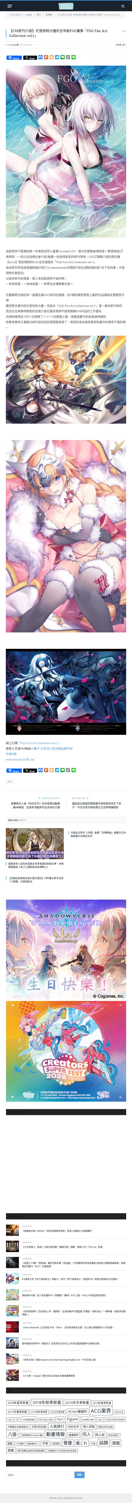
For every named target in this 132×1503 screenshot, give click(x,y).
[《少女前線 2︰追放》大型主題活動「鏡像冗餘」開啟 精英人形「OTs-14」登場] (12, 1246)
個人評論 (89, 1427)
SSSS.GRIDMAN (115, 1419)
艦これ (81, 1442)
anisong (119, 1411)
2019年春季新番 (17, 1411)
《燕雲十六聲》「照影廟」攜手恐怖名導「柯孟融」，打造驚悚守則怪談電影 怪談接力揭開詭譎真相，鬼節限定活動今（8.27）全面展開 (73, 1264)
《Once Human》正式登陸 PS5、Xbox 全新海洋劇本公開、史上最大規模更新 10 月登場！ (68, 1327)
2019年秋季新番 (38, 1411)
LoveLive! (88, 1419)
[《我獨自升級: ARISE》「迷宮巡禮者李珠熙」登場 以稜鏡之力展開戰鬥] (12, 1230)
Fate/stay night (45, 1419)
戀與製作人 (32, 1443)
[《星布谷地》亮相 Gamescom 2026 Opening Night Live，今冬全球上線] (12, 1359)
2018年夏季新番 (18, 1403)
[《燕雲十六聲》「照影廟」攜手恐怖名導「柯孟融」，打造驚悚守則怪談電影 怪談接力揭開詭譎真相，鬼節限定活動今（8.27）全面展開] (12, 1262)
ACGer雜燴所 (77, 1411)
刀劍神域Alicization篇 (31, 1435)
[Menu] (10, 6)
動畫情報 (55, 1434)
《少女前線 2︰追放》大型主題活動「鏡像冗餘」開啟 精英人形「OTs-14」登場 (62, 1246)
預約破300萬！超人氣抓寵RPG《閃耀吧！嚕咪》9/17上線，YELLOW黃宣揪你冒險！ (64, 1295)
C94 (10, 1419)
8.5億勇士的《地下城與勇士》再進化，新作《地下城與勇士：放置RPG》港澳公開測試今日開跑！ (70, 1279)
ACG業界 (101, 1410)
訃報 (93, 1443)
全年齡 (118, 45)
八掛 (12, 1434)
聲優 (67, 1443)
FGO (60, 1419)
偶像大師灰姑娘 (105, 1427)
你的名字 (73, 1427)
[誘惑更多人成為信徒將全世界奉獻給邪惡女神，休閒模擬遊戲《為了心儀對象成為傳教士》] (35, 843)
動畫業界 (74, 1435)
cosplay (29, 1419)
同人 (124, 45)
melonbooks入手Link (20, 759)
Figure (72, 1419)
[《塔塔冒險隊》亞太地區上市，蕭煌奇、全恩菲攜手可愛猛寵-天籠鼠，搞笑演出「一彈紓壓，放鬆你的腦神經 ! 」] (12, 1310)
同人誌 (100, 1435)
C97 (17, 1419)
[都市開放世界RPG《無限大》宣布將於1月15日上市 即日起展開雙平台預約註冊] (12, 1343)
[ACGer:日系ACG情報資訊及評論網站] (66, 6)
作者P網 (11, 754)
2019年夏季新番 (102, 1403)
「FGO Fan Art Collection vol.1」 (39, 743)
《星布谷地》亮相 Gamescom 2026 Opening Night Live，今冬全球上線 (59, 1359)
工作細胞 (20, 1443)
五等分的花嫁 (38, 1426)
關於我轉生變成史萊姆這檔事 (31, 1450)
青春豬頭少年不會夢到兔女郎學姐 (62, 1451)
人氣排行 (57, 1426)
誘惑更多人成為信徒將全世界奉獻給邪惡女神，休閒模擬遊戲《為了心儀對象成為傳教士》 (36, 865)
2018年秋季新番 (46, 1402)
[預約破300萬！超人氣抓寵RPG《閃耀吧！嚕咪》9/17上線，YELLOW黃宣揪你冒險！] (12, 1294)
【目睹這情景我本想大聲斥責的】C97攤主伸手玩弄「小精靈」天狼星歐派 (35, 879)
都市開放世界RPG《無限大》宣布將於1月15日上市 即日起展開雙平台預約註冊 (60, 1343)
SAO (100, 1419)
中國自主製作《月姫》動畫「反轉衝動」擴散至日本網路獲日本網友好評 (98, 834)
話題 (103, 1443)
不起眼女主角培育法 (18, 1426)
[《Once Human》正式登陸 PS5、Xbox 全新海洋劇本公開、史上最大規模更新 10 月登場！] (12, 1327)
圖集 (10, 1443)
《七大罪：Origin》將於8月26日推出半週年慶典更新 (48, 1375)
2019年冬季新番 (77, 1402)
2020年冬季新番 (57, 1412)
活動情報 (55, 1443)
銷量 (11, 1450)
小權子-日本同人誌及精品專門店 (52, 749)
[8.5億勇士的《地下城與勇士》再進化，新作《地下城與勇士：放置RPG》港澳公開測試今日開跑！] (12, 1278)
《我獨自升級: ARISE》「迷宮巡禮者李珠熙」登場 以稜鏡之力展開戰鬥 (57, 1230)
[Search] (122, 6)
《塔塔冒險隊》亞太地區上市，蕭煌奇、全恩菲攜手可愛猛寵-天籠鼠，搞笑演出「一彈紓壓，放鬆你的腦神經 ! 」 (74, 1313)
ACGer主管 (14, 45)
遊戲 (116, 1443)
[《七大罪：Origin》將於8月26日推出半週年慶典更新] (12, 1375)
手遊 (45, 1443)
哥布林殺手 (114, 1435)
